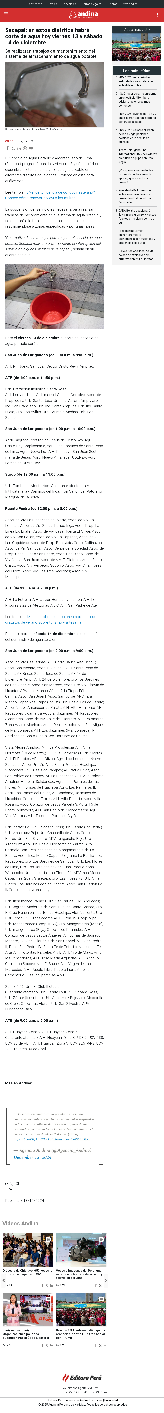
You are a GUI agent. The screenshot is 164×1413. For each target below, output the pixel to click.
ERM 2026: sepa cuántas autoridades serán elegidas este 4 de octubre (136, 81)
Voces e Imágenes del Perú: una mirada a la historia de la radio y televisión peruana (79, 1274)
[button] (3, 1281)
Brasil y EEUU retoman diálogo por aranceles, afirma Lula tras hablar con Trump (80, 1334)
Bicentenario (34, 4)
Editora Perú (56, 1400)
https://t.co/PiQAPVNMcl (31, 1139)
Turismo (112, 4)
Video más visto (137, 29)
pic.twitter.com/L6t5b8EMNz (70, 1139)
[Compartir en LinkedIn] (51, 1285)
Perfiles (52, 4)
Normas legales (91, 4)
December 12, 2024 (32, 1157)
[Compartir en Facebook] (43, 1285)
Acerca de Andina (77, 1400)
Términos (96, 1400)
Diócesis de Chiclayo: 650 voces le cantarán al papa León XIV (27, 1272)
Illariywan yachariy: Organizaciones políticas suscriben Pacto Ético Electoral (26, 1334)
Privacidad (111, 1400)
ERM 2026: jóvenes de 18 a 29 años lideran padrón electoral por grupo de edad (137, 117)
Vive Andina (130, 4)
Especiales (69, 4)
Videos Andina (20, 1223)
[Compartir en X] (47, 1285)
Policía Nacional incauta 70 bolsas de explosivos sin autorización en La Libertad (136, 255)
